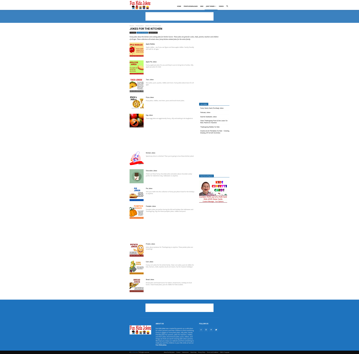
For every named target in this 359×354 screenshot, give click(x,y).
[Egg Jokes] (137, 121)
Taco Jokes (150, 79)
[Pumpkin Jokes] (137, 212)
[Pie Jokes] (137, 194)
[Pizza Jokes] (137, 103)
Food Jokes (140, 26)
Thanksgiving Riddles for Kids (210, 127)
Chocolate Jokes (151, 171)
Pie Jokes (149, 188)
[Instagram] (206, 330)
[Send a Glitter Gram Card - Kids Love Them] (213, 203)
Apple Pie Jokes (151, 62)
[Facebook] (201, 330)
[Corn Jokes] (137, 267)
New (201, 6)
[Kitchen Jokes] (137, 158)
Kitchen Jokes (150, 153)
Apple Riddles (150, 44)
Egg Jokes (149, 115)
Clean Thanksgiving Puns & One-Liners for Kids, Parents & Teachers (214, 122)
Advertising (193, 352)
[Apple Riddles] (137, 50)
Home (179, 6)
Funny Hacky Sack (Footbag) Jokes (212, 108)
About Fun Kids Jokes (169, 352)
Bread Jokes (150, 279)
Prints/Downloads (191, 6)
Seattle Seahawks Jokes (208, 117)
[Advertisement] (179, 16)
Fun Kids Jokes (161, 328)
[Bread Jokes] (137, 285)
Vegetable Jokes (153, 32)
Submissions (185, 352)
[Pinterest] (211, 330)
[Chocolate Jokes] (137, 176)
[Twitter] (216, 330)
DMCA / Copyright (224, 352)
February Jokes (205, 112)
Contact (178, 352)
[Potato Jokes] (137, 250)
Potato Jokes (150, 244)
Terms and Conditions (212, 352)
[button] (227, 6)
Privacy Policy (201, 352)
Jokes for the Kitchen (142, 32)
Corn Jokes (149, 262)
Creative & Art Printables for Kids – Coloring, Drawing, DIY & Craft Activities (214, 132)
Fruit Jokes (132, 32)
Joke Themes (210, 6)
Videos (221, 6)
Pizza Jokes (150, 97)
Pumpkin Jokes (151, 206)
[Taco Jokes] (137, 85)
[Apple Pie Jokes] (137, 67)
